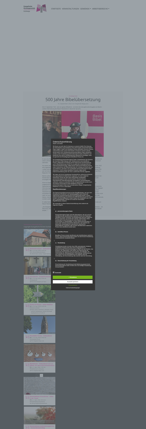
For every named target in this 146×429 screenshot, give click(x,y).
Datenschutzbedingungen (73, 287)
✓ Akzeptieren (73, 277)
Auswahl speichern (72, 281)
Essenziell (58, 272)
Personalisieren (73, 285)
